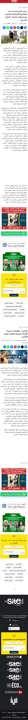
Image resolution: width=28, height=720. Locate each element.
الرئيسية (24, 7)
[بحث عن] (3, 2)
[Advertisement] (14, 168)
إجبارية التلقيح (8, 303)
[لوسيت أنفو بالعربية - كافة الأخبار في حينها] (14, 1)
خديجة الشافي (22, 23)
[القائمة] (25, 2)
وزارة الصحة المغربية (9, 316)
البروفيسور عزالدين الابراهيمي (13, 306)
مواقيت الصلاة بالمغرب (6, 717)
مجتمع (19, 7)
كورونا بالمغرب (7, 313)
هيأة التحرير (23, 717)
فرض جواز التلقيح (19, 313)
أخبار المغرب (19, 303)
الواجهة (22, 310)
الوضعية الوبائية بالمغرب (9, 310)
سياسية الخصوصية (16, 717)
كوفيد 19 (20, 316)
